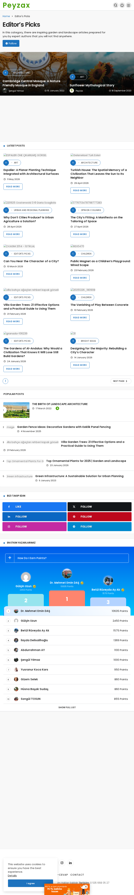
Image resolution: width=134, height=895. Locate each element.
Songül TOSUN (30, 699)
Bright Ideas (84, 340)
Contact (77, 875)
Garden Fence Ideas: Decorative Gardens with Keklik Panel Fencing (64, 427)
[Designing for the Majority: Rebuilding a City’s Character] (100, 334)
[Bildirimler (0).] (122, 5)
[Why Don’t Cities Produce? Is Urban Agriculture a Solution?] (33, 203)
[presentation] (2, 95)
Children (81, 253)
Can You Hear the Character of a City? (31, 261)
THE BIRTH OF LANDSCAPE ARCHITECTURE (60, 404)
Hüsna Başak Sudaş (34, 689)
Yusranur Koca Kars (34, 669)
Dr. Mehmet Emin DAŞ (64, 583)
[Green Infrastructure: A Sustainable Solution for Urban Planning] (18, 476)
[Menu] (128, 5)
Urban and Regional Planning (27, 210)
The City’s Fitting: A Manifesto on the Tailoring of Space (96, 219)
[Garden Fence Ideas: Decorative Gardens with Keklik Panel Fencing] (8, 427)
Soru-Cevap (59, 875)
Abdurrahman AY (33, 650)
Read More (13, 186)
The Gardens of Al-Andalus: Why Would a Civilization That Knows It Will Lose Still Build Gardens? (32, 352)
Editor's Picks (18, 253)
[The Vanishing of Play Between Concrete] (100, 290)
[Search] (115, 5)
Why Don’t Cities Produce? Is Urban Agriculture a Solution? (28, 219)
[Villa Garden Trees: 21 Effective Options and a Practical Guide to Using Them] (33, 290)
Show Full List (67, 707)
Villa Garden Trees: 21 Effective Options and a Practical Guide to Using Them (31, 307)
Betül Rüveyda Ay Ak (106, 589)
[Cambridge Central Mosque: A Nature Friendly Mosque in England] (33, 74)
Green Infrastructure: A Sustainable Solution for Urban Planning (79, 476)
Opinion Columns (86, 210)
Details (12, 875)
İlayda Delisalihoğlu (34, 640)
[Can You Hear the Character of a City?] (33, 246)
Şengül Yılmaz (30, 660)
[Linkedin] (70, 863)
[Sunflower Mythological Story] (100, 74)
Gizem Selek (29, 679)
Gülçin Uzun (24, 586)
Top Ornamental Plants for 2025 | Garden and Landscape (86, 461)
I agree (31, 883)
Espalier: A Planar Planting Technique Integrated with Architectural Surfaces (31, 172)
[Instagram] (62, 863)
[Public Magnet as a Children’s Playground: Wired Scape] (100, 246)
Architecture (85, 162)
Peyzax (16, 5)
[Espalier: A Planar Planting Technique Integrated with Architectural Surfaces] (33, 155)
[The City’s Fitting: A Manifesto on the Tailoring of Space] (100, 203)
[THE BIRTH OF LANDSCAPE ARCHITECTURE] (16, 410)
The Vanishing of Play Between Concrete (99, 305)
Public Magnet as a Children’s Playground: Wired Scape (100, 263)
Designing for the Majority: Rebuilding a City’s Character (98, 350)
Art (11, 162)
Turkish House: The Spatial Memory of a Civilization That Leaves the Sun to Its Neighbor (98, 174)
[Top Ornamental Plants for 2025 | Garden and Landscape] (23, 461)
